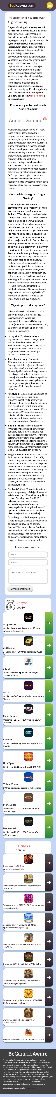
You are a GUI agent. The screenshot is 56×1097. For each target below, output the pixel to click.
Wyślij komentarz (20, 588)
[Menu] (50, 5)
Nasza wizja (30, 1088)
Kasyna (21, 5)
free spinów (36, 95)
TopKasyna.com (26, 1081)
